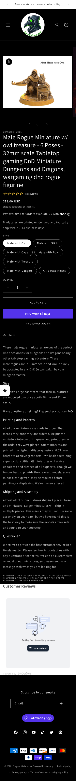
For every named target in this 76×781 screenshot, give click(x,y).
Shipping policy (59, 772)
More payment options (38, 323)
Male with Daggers (20, 270)
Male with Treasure (20, 261)
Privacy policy (19, 772)
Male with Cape (17, 252)
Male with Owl (17, 243)
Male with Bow (49, 252)
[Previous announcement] (7, 4)
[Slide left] (29, 124)
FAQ (70, 411)
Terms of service (38, 772)
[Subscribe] (61, 703)
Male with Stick (47, 243)
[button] (8, 24)
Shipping (7, 206)
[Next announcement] (68, 4)
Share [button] (11, 335)
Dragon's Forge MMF (31, 580)
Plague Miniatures (22, 766)
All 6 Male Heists (54, 270)
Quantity (8, 279)
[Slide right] (47, 124)
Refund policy (64, 766)
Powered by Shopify (43, 766)
